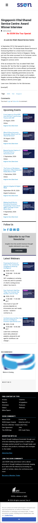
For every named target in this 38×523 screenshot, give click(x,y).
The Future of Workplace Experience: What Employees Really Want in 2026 (13, 169)
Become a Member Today (10, 425)
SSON (8, 94)
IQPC (25, 496)
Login (9, 101)
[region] (19, 512)
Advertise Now (7, 453)
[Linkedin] (5, 230)
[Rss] (18, 230)
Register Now (7, 125)
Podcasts (22, 405)
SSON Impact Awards (9, 422)
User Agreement (7, 427)
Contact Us (22, 419)
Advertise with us (24, 422)
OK (19, 519)
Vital (13, 94)
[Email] (14, 230)
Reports (4, 402)
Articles (4, 400)
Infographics (23, 402)
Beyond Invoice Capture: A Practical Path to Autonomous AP (12, 152)
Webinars (22, 408)
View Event (15, 125)
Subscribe (16, 101)
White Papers (6, 410)
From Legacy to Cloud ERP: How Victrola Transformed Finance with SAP (12, 116)
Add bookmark (7, 31)
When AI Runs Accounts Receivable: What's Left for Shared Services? (12, 134)
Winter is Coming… (8, 372)
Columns (22, 400)
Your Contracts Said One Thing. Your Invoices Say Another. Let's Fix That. (11, 292)
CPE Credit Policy (24, 430)
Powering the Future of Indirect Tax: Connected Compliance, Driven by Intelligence (11, 265)
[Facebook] (8, 230)
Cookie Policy (23, 425)
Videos (4, 408)
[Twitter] (11, 230)
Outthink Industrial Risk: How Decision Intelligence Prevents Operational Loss (13, 319)
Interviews (5, 405)
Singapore (19, 94)
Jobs (20, 427)
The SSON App (7, 430)
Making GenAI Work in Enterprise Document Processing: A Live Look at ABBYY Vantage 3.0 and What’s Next (12, 206)
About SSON (6, 419)
